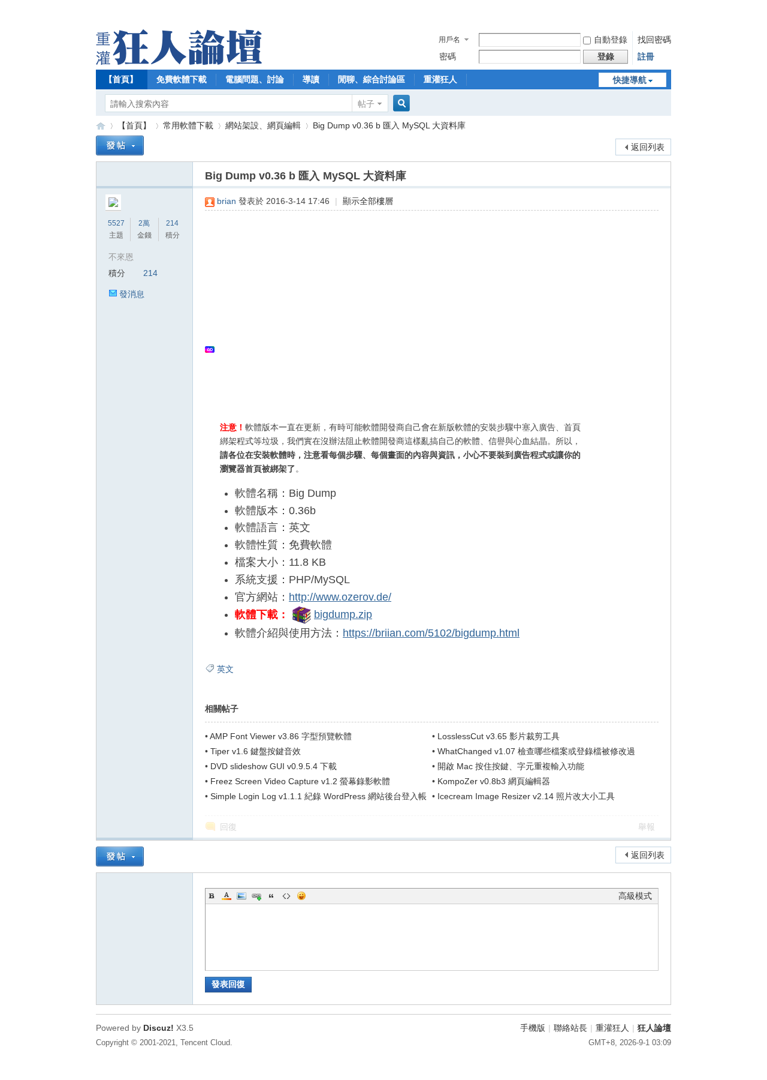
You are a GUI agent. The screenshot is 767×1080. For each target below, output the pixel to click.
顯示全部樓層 (368, 201)
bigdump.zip (343, 614)
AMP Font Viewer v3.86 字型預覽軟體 (281, 736)
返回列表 (648, 147)
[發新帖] (120, 145)
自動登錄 (610, 39)
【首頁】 (121, 79)
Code (286, 896)
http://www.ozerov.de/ (340, 597)
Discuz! (158, 1028)
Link (256, 896)
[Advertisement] (426, 307)
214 (172, 223)
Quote (271, 896)
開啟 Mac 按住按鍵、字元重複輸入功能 (510, 766)
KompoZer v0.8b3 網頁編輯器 (493, 781)
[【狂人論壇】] (179, 62)
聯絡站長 (570, 1028)
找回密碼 (654, 39)
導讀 (311, 79)
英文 (225, 669)
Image (241, 896)
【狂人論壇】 (100, 125)
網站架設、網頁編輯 (263, 125)
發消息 (131, 294)
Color (226, 896)
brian (226, 201)
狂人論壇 (654, 1028)
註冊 (646, 56)
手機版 (532, 1028)
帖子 (366, 104)
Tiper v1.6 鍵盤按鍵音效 (255, 751)
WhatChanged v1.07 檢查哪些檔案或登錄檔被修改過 (536, 751)
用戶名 (449, 39)
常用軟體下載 (188, 125)
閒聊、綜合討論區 (371, 79)
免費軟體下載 (181, 79)
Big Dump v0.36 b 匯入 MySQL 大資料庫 (389, 125)
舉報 (646, 827)
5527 (116, 223)
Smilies (301, 896)
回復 (228, 827)
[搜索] (399, 103)
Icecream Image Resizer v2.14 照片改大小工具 (526, 796)
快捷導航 (630, 80)
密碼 (447, 56)
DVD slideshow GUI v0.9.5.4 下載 (273, 766)
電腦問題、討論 (254, 79)
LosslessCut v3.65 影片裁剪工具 (498, 736)
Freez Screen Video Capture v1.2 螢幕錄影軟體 (300, 781)
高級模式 (635, 896)
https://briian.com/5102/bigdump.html (431, 633)
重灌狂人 (440, 79)
